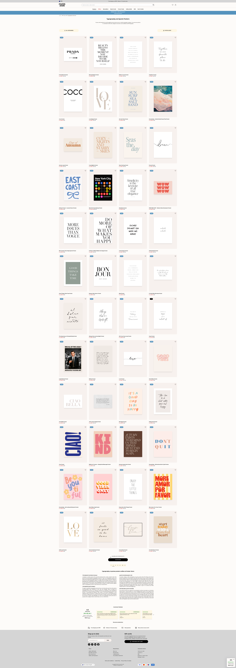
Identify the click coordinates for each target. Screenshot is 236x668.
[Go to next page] (125, 565)
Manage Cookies (141, 657)
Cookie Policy (117, 660)
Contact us (140, 652)
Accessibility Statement (118, 655)
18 (122, 565)
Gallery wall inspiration (93, 655)
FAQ (138, 654)
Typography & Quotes (72, 15)
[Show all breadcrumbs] (60, 15)
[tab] (172, 5)
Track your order (141, 651)
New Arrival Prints (92, 654)
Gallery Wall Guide (92, 651)
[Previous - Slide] (95, 615)
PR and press (115, 652)
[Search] (153, 5)
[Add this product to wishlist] (85, 37)
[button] (231, 662)
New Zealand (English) (88, 664)
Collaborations (116, 654)
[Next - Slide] (154, 615)
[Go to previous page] (111, 565)
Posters (64, 15)
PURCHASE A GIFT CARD (137, 641)
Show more (118, 559)
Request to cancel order (143, 655)
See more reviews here (118, 622)
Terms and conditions (109, 660)
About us (115, 651)
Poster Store (121, 664)
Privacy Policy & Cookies (126, 660)
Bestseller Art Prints (93, 652)
